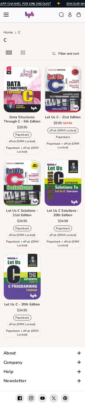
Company (13, 362)
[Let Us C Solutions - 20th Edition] (63, 183)
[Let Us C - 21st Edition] (63, 89)
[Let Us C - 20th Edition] (22, 277)
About (10, 353)
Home (8, 32)
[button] (8, 15)
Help (8, 371)
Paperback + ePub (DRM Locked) (22, 150)
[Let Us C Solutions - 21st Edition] (22, 183)
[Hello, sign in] (70, 15)
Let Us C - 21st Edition (63, 117)
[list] (22, 52)
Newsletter (15, 381)
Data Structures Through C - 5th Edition (22, 119)
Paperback (23, 135)
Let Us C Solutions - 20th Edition (63, 213)
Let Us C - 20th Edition (22, 304)
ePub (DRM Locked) (23, 141)
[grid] (9, 52)
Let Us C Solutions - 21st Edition (22, 213)
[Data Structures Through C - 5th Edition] (22, 89)
